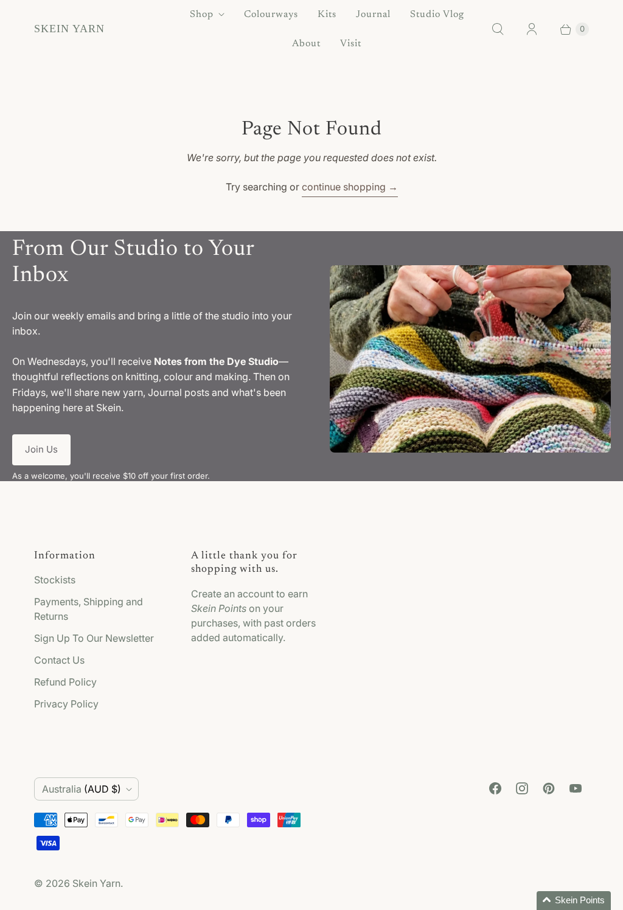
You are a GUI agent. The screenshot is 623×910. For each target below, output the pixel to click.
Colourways (271, 14)
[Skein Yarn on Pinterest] (548, 788)
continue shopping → (350, 187)
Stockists (54, 580)
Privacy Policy (66, 704)
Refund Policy (65, 682)
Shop (202, 14)
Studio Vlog (437, 14)
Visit (350, 44)
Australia (81, 789)
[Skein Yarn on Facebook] (495, 788)
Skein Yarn (96, 883)
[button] (574, 900)
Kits (327, 14)
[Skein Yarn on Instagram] (522, 788)
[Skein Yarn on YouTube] (575, 788)
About (306, 44)
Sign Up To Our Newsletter (94, 638)
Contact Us (59, 660)
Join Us (41, 449)
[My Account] (532, 29)
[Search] (498, 29)
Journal (373, 14)
